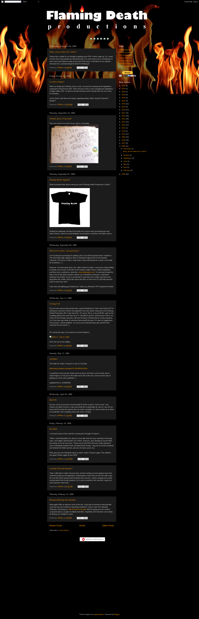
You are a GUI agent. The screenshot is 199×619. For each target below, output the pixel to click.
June (125, 161)
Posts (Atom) (64, 530)
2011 (124, 131)
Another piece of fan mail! (61, 118)
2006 (124, 146)
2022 (124, 98)
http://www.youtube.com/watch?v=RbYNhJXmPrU (69, 368)
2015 (124, 119)
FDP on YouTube (125, 63)
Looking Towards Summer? (61, 468)
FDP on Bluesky (125, 50)
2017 (124, 113)
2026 (124, 86)
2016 (124, 116)
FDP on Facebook (125, 52)
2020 (124, 104)
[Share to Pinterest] (86, 68)
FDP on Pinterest (125, 58)
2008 (124, 140)
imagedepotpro (98, 614)
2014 (124, 122)
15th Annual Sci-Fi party (77, 509)
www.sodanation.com (87, 272)
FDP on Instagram (125, 55)
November (127, 149)
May (125, 164)
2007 (124, 143)
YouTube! (54, 358)
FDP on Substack (125, 61)
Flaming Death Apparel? (60, 179)
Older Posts (108, 525)
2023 (124, 95)
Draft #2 (53, 399)
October (126, 155)
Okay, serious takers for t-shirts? (63, 51)
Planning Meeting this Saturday (63, 499)
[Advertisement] (99, 590)
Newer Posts (55, 525)
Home (82, 525)
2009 (124, 137)
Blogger (116, 614)
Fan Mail (53, 428)
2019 (124, 107)
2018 (124, 110)
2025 (124, 89)
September (127, 158)
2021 (124, 101)
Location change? (57, 81)
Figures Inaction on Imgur (128, 66)
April (125, 167)
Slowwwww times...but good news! (64, 250)
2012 (124, 128)
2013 (124, 125)
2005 (124, 174)
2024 (124, 92)
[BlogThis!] (80, 68)
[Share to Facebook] (84, 68)
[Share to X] (82, 68)
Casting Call (55, 303)
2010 (124, 134)
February (127, 170)
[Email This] (78, 68)
